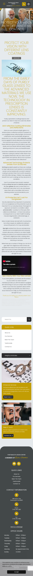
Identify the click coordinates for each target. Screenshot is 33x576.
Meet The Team (9, 340)
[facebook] (14, 464)
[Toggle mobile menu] (4, 3)
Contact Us (8, 347)
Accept (16, 572)
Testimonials (8, 343)
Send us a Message (16, 527)
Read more (7, 397)
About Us (7, 333)
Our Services (8, 336)
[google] (19, 464)
